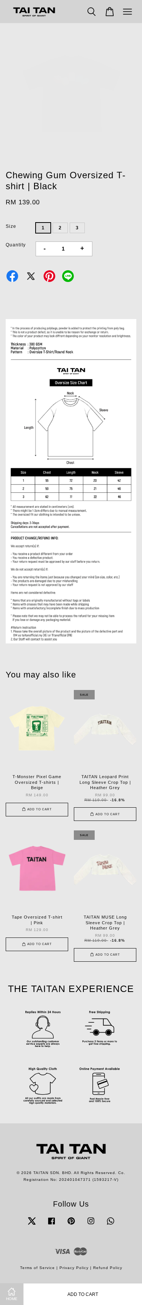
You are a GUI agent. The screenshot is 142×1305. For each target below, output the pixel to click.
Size (11, 226)
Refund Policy (107, 1268)
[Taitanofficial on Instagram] (91, 1225)
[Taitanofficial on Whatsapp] (110, 1225)
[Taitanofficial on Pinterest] (71, 1225)
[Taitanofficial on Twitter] (32, 1225)
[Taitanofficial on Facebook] (51, 1225)
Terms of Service (37, 1268)
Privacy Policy (74, 1268)
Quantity (16, 245)
